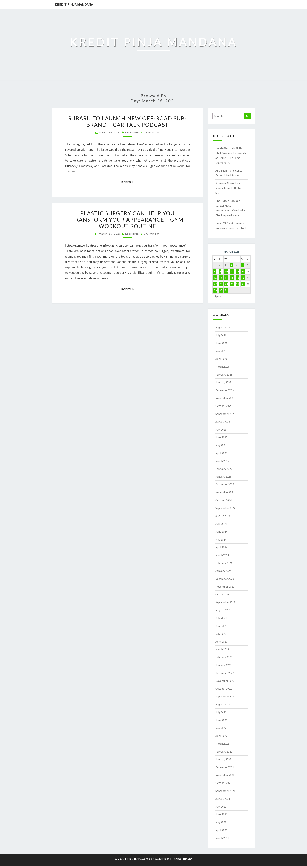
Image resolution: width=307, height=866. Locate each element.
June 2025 (221, 437)
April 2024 (221, 547)
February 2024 (223, 563)
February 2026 (223, 374)
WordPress (162, 858)
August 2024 (222, 516)
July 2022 (221, 712)
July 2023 (221, 618)
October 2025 (223, 406)
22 (215, 284)
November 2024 (224, 492)
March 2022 (222, 743)
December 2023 (224, 579)
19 (237, 277)
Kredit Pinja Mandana (74, 4)
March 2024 (222, 555)
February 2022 (223, 751)
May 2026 (220, 351)
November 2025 (224, 398)
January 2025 (223, 476)
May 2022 (220, 728)
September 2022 (225, 696)
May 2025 (220, 445)
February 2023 (223, 657)
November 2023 (224, 586)
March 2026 (222, 366)
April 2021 (221, 830)
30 (220, 290)
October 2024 (223, 500)
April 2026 (221, 358)
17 (226, 277)
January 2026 (223, 382)
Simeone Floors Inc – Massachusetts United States (228, 188)
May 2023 (220, 633)
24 (226, 284)
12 (237, 271)
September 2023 (225, 602)
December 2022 (224, 673)
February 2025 (223, 469)
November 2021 (224, 775)
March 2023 (222, 649)
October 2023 (223, 594)
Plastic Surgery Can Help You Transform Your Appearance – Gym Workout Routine (127, 219)
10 (226, 271)
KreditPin (132, 132)
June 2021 (221, 814)
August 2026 (222, 327)
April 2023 (221, 641)
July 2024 (221, 523)
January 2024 (223, 571)
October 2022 (223, 688)
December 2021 (224, 767)
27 (243, 284)
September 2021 (225, 791)
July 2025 (221, 429)
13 (243, 271)
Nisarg (187, 858)
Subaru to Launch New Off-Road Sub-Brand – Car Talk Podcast (127, 121)
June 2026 (221, 343)
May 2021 (220, 822)
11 (232, 271)
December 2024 (224, 484)
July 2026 (221, 335)
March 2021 (222, 838)
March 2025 (222, 461)
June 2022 (221, 720)
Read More (128, 181)
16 (220, 277)
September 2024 (225, 508)
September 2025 (225, 414)
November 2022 (224, 681)
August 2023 (222, 610)
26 (237, 284)
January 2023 (223, 665)
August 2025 (222, 421)
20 (243, 277)
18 (232, 277)
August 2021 (222, 798)
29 (215, 290)
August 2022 (222, 704)
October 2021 (223, 783)
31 (226, 290)
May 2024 (220, 539)
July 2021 (221, 806)
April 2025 (221, 453)
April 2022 (221, 735)
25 (232, 284)
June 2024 (221, 531)
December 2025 (224, 390)
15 (215, 277)
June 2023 (221, 626)
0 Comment (152, 132)
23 (220, 284)
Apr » (218, 296)
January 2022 (223, 759)
